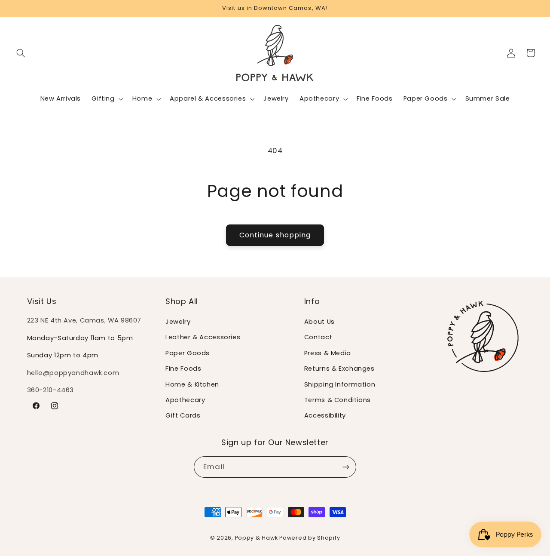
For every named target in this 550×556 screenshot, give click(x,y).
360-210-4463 (50, 390)
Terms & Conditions (337, 400)
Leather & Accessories (202, 337)
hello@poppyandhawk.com (73, 373)
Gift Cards (182, 416)
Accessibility (325, 416)
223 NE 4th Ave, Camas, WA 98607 (84, 320)
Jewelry (177, 321)
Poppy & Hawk (256, 537)
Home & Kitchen (192, 384)
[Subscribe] (346, 467)
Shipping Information (340, 384)
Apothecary (185, 400)
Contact (318, 337)
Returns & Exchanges (339, 369)
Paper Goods (187, 353)
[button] (21, 53)
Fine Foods (183, 369)
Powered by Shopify (309, 537)
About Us (319, 321)
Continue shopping (275, 235)
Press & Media (327, 353)
